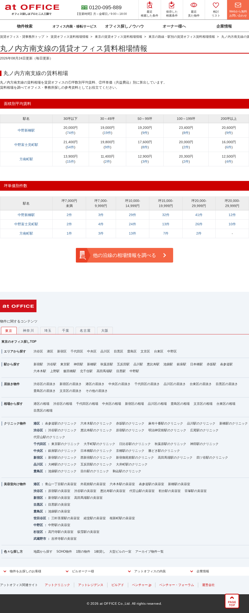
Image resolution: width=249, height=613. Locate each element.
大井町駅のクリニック (132, 464)
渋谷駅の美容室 (85, 491)
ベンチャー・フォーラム (176, 585)
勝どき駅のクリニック (164, 451)
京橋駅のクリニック (130, 451)
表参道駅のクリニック (61, 423)
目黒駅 (121, 371)
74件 (70, 133)
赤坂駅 (211, 364)
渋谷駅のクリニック (62, 430)
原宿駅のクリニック (130, 430)
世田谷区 (40, 518)
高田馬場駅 (104, 371)
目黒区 (118, 351)
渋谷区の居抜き (45, 384)
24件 (132, 224)
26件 (199, 224)
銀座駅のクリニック (62, 451)
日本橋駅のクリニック (96, 451)
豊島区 (132, 351)
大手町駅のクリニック (99, 444)
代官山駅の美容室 (142, 491)
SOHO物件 (64, 551)
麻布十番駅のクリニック (165, 423)
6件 (228, 147)
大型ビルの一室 (120, 551)
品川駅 (138, 364)
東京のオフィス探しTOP (18, 341)
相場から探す (13, 404)
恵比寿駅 (153, 364)
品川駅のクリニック (201, 423)
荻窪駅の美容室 (88, 532)
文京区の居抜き (71, 391)
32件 (165, 215)
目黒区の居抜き (227, 384)
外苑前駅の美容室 (93, 484)
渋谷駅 (51, 364)
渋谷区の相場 (62, 404)
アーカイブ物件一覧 (149, 551)
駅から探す (12, 364)
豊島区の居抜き (45, 391)
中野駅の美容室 (59, 525)
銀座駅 (181, 364)
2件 (186, 147)
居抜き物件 (12, 384)
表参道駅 (226, 364)
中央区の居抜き (119, 384)
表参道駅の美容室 (151, 484)
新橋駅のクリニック (233, 423)
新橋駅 (92, 364)
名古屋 (85, 330)
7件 (166, 233)
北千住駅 (86, 371)
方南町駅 (26, 159)
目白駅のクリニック (94, 471)
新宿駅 (38, 364)
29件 (132, 215)
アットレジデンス (90, 585)
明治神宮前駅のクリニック (167, 430)
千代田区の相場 (87, 404)
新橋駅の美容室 (179, 484)
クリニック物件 (15, 423)
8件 (186, 133)
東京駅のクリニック (65, 444)
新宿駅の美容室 (59, 498)
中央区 (92, 351)
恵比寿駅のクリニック (96, 430)
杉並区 (38, 532)
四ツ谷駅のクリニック (212, 457)
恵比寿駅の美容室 (112, 491)
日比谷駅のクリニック (135, 444)
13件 (165, 224)
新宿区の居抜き (71, 384)
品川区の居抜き (175, 384)
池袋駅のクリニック (62, 471)
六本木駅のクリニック (96, 423)
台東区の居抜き (201, 384)
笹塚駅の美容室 (196, 491)
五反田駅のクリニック (96, 464)
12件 (232, 215)
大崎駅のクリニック (62, 464)
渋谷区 (38, 351)
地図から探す (43, 551)
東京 (9, 331)
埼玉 (48, 330)
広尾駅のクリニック (204, 430)
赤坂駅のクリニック (130, 423)
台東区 (158, 351)
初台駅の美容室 (170, 491)
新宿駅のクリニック (62, 457)
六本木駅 (40, 371)
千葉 (66, 330)
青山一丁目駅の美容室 (61, 484)
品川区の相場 (157, 404)
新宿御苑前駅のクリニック (135, 457)
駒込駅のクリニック (127, 471)
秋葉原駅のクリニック (170, 444)
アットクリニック (57, 585)
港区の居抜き (95, 384)
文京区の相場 (203, 404)
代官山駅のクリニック (49, 437)
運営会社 (208, 585)
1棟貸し (99, 551)
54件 (70, 147)
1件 (69, 233)
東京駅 (65, 364)
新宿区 (62, 351)
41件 (199, 215)
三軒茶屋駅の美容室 (65, 518)
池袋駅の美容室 (59, 511)
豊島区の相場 (180, 404)
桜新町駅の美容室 (122, 518)
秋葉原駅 (106, 364)
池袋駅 (168, 364)
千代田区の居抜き (147, 384)
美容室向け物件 (15, 484)
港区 (50, 351)
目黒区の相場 (43, 410)
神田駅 (78, 364)
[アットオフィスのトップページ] (32, 9)
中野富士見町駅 (26, 145)
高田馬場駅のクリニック (175, 457)
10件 (232, 224)
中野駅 (134, 371)
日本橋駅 (196, 364)
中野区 (172, 351)
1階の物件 (83, 551)
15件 (70, 161)
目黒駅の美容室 (59, 504)
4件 (228, 161)
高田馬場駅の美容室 (88, 498)
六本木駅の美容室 (122, 484)
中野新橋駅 (26, 130)
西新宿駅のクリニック (96, 457)
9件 (145, 133)
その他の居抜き (97, 391)
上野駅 (55, 371)
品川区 (105, 351)
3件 (145, 161)
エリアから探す (15, 351)
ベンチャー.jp (141, 585)
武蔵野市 (40, 538)
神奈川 (28, 330)
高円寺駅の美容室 (60, 532)
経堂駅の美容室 (95, 518)
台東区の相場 (225, 404)
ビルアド (117, 585)
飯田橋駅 (69, 371)
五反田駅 (123, 364)
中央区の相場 (111, 404)
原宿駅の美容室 (59, 491)
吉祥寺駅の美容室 (64, 538)
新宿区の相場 (134, 404)
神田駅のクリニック (204, 444)
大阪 (105, 330)
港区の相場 (41, 404)
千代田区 (77, 351)
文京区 (145, 351)
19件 (107, 133)
